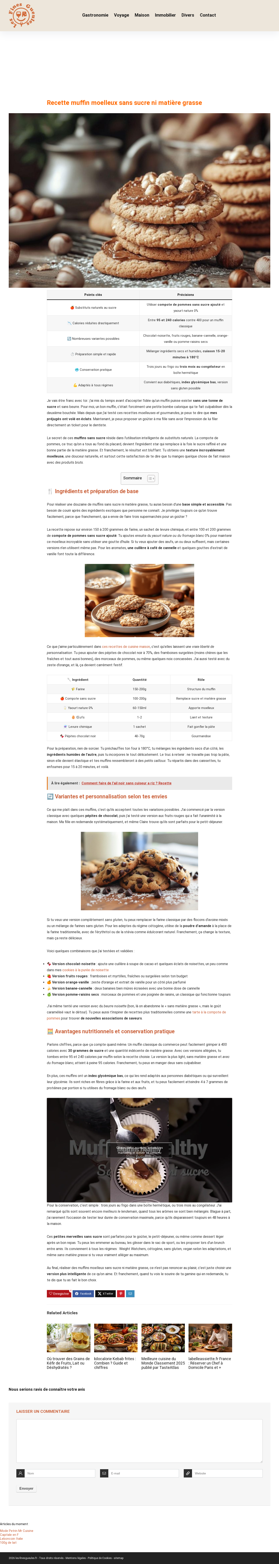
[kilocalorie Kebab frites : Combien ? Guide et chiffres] (116, 1327)
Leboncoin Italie (11, 1539)
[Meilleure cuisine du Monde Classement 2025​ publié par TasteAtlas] (163, 1327)
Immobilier (165, 15)
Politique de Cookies (100, 1558)
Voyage (121, 15)
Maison (142, 15)
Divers (188, 15)
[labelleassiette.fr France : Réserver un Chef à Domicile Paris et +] (210, 1327)
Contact (208, 15)
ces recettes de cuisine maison (126, 647)
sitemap (118, 1558)
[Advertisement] (139, 64)
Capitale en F (9, 1535)
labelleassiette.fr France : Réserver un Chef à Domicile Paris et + (210, 1363)
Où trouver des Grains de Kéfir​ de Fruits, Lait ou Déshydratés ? (68, 1363)
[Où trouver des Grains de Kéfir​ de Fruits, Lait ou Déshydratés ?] (68, 1327)
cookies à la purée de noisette (85, 970)
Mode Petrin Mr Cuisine (16, 1531)
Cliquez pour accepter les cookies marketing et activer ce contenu (139, 1150)
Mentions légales (76, 1558)
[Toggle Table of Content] (149, 478)
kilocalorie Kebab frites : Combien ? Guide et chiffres (115, 1363)
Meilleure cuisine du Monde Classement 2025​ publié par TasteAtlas (163, 1363)
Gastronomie (95, 15)
